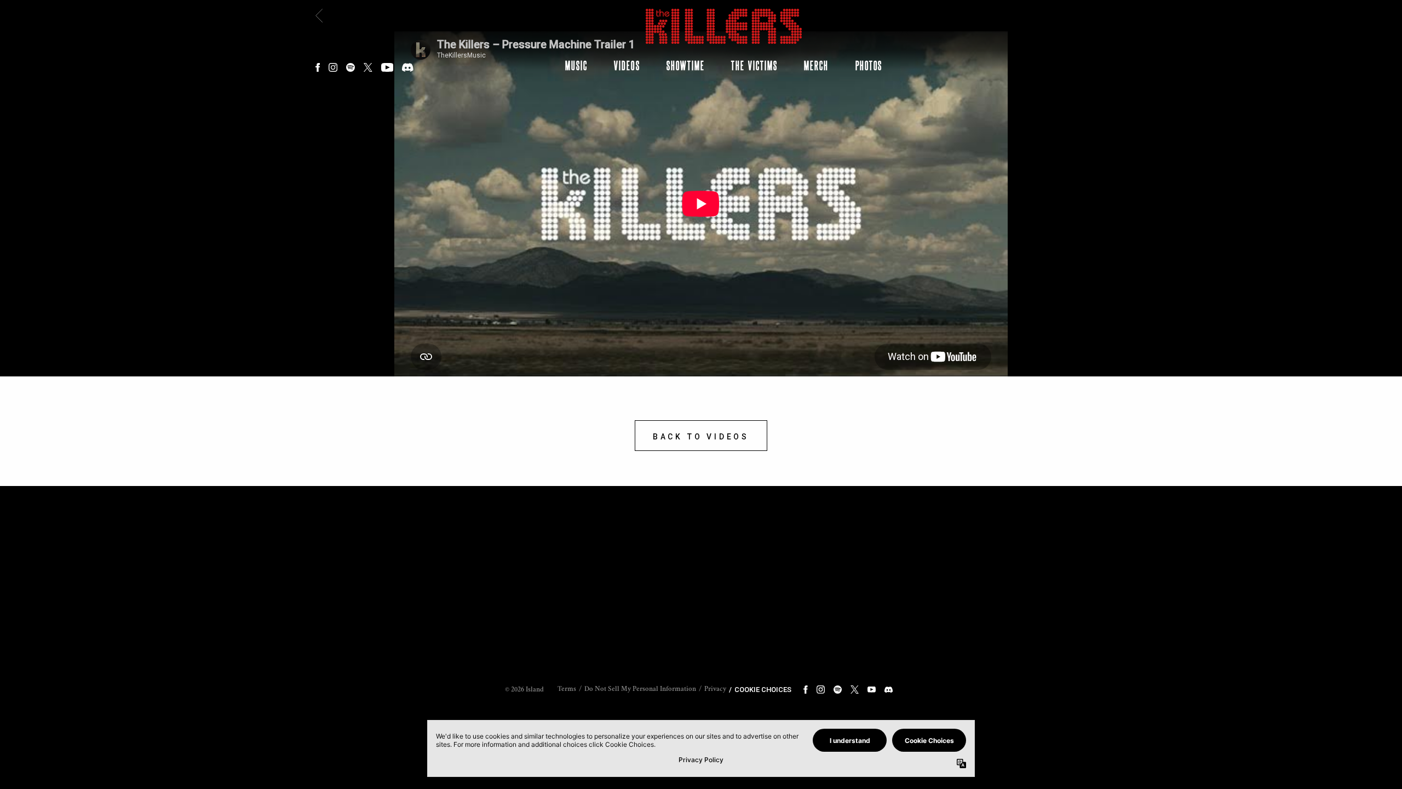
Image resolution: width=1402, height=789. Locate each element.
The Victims (754, 65)
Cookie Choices (762, 689)
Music (576, 65)
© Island (524, 690)
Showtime (685, 65)
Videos (627, 65)
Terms (567, 689)
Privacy (715, 689)
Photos (868, 65)
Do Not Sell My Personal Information (640, 689)
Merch (816, 65)
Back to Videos (701, 436)
